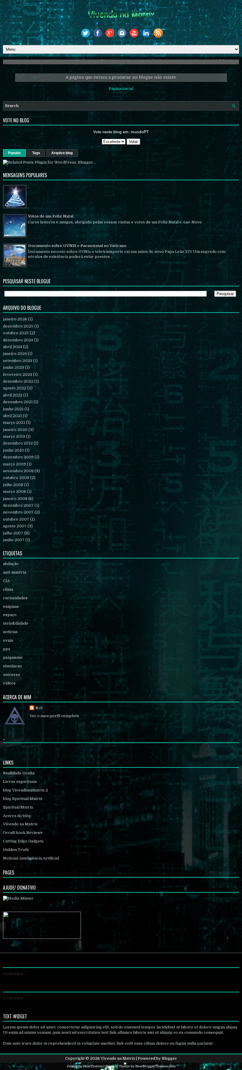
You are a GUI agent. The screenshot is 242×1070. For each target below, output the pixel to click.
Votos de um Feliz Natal (50, 216)
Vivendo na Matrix (20, 824)
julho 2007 (13, 533)
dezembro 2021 (18, 402)
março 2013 (14, 436)
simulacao (12, 666)
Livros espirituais (20, 781)
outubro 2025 (16, 333)
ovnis (8, 640)
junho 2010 (13, 450)
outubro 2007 (16, 519)
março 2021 (14, 422)
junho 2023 (13, 367)
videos (9, 683)
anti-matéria (14, 572)
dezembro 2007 (18, 505)
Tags (36, 153)
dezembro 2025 (18, 326)
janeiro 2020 (15, 429)
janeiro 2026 (15, 319)
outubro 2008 (16, 477)
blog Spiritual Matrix (22, 798)
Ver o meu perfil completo (54, 716)
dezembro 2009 (18, 457)
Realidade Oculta (19, 773)
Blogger (169, 1058)
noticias (10, 632)
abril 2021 (12, 416)
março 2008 (14, 491)
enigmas (11, 606)
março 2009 (14, 464)
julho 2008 (13, 485)
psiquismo (13, 657)
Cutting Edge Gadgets (23, 841)
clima (8, 589)
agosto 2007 (15, 526)
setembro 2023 (17, 360)
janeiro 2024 (15, 353)
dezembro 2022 (18, 381)
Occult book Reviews (22, 832)
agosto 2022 (14, 388)
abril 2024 (12, 347)
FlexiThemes (93, 1066)
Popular (14, 153)
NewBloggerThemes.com (155, 1066)
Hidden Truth (16, 849)
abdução (11, 564)
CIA (6, 581)
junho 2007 (13, 540)
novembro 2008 (18, 471)
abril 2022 (12, 395)
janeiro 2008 (15, 498)
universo (11, 674)
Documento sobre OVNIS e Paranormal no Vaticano (77, 245)
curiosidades (15, 598)
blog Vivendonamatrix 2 (25, 790)
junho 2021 (13, 409)
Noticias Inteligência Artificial (31, 858)
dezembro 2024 (18, 340)
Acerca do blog (17, 816)
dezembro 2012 (18, 443)
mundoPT (140, 132)
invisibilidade (15, 623)
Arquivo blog (62, 153)
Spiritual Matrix (18, 807)
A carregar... (14, 973)
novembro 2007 (18, 512)
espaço (10, 615)
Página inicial (121, 88)
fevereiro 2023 (17, 374)
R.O (38, 708)
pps (6, 649)
